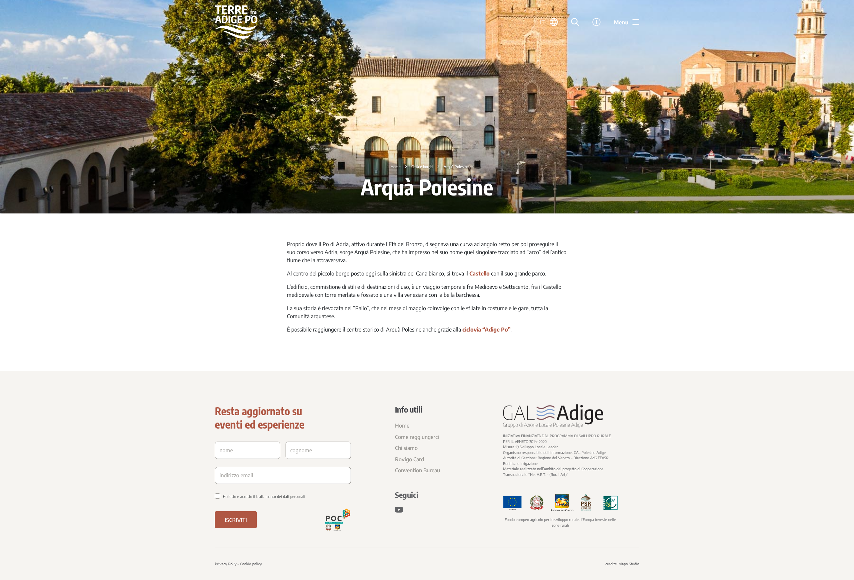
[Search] (575, 22)
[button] (549, 22)
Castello (479, 273)
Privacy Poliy (226, 564)
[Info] (596, 22)
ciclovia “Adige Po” (486, 329)
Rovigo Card (409, 459)
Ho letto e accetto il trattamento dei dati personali (264, 496)
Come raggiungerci (417, 437)
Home (396, 166)
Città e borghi (422, 166)
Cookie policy (251, 564)
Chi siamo (406, 448)
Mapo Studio (628, 564)
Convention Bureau (417, 470)
